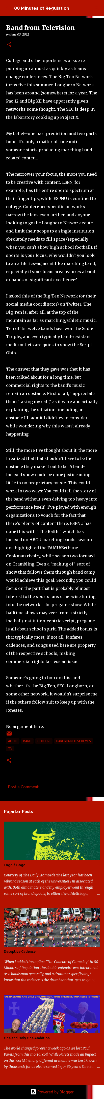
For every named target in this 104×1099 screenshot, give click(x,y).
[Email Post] (9, 735)
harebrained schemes (73, 741)
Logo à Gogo (14, 865)
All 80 (12, 741)
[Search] (97, 8)
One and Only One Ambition (27, 1038)
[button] (9, 44)
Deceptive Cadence (20, 952)
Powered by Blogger (55, 1092)
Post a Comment (23, 787)
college (43, 741)
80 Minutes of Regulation (41, 8)
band (27, 741)
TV (10, 748)
